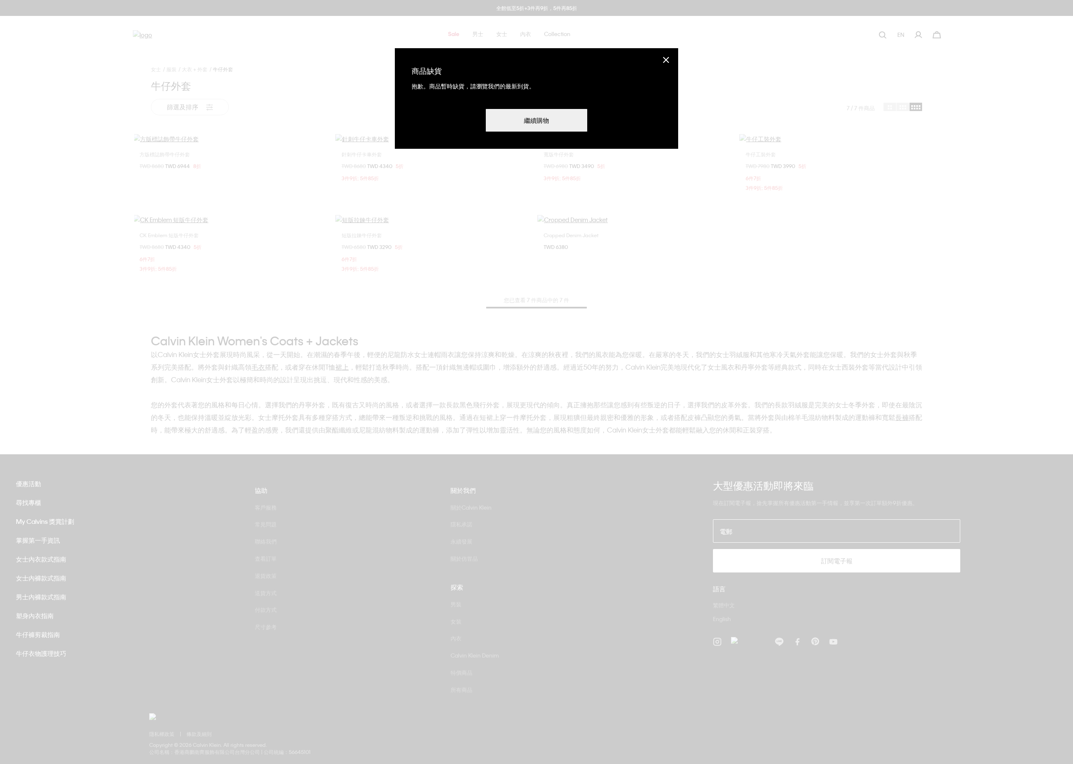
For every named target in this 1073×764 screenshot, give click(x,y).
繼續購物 (536, 120)
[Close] (666, 59)
